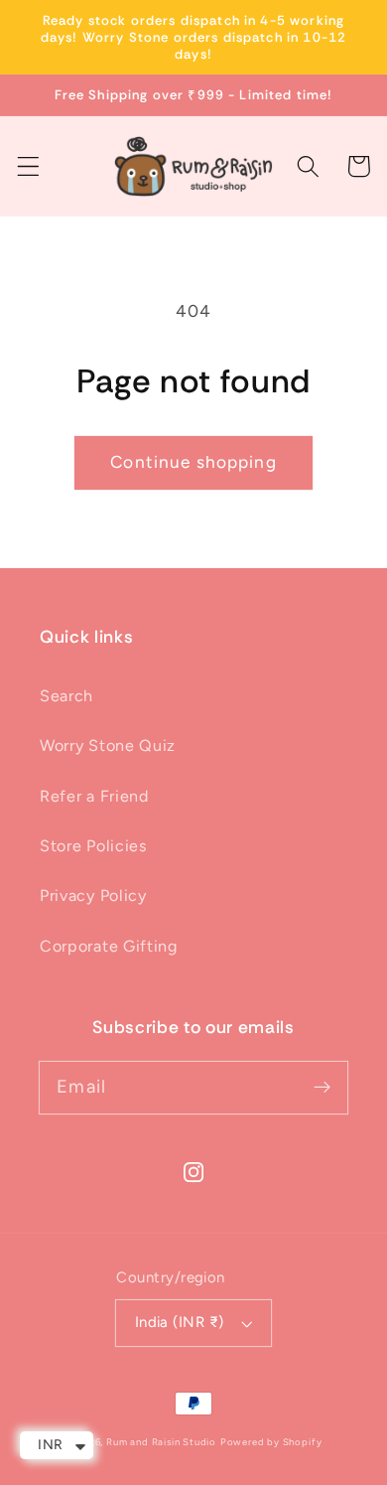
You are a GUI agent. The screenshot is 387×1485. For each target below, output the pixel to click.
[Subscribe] (322, 1087)
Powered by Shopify (271, 1441)
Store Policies (94, 845)
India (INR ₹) (179, 1322)
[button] (28, 166)
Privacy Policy (93, 895)
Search (66, 695)
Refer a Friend (94, 796)
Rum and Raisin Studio (161, 1441)
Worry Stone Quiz (108, 745)
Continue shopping (193, 462)
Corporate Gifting (109, 946)
